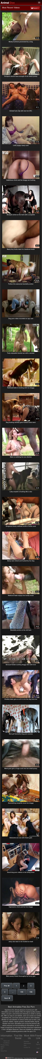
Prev (6, 985)
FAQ (2, 1039)
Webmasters (27, 1043)
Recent (36, 8)
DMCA (2, 1047)
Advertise (26, 1041)
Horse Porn (4, 1051)
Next (6, 998)
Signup (38, 1044)
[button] (38, 1052)
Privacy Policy (5, 1045)
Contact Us (27, 1047)
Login (38, 1048)
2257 (2, 1049)
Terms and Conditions (6, 1042)
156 (30, 992)
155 (21, 992)
